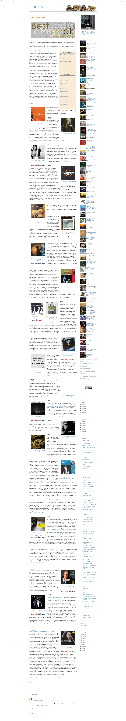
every (68, 145)
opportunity (71, 145)
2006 (83, 436)
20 (57, 387)
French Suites (42, 562)
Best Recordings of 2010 (64, 85)
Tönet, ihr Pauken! (54, 206)
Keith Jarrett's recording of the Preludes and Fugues (57, 406)
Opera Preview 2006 (86, 445)
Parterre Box (82, 374)
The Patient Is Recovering (87, 533)
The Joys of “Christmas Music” (88, 486)
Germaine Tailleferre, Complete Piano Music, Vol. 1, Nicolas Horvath (90, 311)
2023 (83, 404)
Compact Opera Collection (40, 485)
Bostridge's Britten (69, 540)
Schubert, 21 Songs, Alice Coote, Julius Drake (91, 287)
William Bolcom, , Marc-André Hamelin (90, 274)
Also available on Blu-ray (40, 199)
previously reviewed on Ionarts (53, 549)
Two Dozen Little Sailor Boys (88, 531)
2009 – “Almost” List (63, 93)
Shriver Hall (59, 451)
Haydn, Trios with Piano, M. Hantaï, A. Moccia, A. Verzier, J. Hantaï (91, 257)
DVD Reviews (64, 13)
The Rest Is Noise (83, 363)
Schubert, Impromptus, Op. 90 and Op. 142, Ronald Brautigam (90, 92)
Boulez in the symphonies (34, 672)
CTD (46, 13)
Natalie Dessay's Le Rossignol (88, 497)
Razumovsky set (50, 447)
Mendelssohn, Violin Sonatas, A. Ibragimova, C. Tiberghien (90, 335)
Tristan (58, 169)
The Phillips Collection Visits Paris (89, 596)
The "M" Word (85, 540)
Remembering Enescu (86, 604)
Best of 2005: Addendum (87, 484)
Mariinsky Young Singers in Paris (89, 549)
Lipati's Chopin (51, 631)
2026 (83, 399)
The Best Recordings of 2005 (37, 17)
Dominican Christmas (86, 495)
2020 (83, 410)
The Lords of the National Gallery (89, 504)
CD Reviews (41, 13)
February (85, 640)
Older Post (75, 711)
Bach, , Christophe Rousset (91, 42)
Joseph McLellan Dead (87, 459)
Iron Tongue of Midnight (85, 371)
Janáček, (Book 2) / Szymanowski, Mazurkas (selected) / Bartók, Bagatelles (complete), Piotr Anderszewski (88, 33)
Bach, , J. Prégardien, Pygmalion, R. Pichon (90, 329)
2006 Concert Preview (86, 470)
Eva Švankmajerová (86, 586)
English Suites (34, 562)
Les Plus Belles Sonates (37, 133)
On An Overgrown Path (38, 700)
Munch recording (53, 222)
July (84, 630)
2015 (83, 419)
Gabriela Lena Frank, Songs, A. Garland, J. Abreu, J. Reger (90, 226)
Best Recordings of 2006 (64, 104)
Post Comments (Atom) (39, 713)
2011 (83, 427)
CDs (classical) (66, 54)
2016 (83, 417)
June (84, 632)
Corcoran (48, 452)
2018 (83, 414)
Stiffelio (51, 296)
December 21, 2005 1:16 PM (40, 705)
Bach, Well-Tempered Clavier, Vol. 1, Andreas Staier (90, 147)
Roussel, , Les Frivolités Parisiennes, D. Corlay (91, 348)
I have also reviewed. (71, 703)
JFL (54, 13)
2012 (83, 425)
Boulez (51, 191)
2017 (83, 416)
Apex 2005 (65, 63)
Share (30, 682)
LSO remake (47, 634)
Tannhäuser (36, 171)
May (84, 634)
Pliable (34, 697)
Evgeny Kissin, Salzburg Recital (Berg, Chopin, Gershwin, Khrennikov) (91, 195)
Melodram (38, 512)
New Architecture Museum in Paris (89, 565)
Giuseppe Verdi (71, 687)
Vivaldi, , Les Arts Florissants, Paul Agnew (90, 244)
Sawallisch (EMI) (32, 186)
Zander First (70, 530)
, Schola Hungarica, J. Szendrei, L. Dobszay (90, 49)
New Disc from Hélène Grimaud (88, 547)
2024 (83, 402)
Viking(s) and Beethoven (87, 559)
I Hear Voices (82, 373)
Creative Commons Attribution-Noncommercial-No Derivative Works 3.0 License (88, 392)
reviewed (49, 644)
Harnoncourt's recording (45, 77)
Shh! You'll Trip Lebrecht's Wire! (88, 450)
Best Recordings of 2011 (64, 80)
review (38, 382)
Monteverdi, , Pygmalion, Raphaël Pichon (91, 104)
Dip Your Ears (53, 687)
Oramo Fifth (62, 530)
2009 (83, 431)
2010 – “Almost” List (63, 88)
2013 (83, 423)
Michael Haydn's (67, 596)
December (85, 440)
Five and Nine (38, 651)
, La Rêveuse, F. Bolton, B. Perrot (90, 123)
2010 (83, 429)
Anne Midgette (83, 369)
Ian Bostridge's (68, 533)
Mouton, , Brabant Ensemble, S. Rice (90, 238)
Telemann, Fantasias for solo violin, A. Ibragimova (90, 170)
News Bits (84, 592)
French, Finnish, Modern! (87, 563)
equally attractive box (36, 430)
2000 (83, 650)
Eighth (40, 653)
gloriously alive (58, 256)
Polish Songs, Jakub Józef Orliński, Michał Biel (91, 299)
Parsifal (42, 171)
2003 (83, 646)
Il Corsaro (68, 296)
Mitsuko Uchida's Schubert (52, 421)
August (84, 629)
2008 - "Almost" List (63, 99)
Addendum (54, 48)
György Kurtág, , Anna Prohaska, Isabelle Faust (91, 213)
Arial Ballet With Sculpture (87, 561)
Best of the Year (39, 687)
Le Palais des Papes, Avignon (88, 535)
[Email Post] (29, 685)
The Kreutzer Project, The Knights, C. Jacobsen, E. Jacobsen (91, 201)
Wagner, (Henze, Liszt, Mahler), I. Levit (90, 182)
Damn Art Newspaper (86, 545)
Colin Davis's (45, 633)
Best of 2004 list (53, 366)
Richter (43, 427)
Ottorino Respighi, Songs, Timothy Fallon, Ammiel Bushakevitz (91, 262)
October (84, 625)
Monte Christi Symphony (87, 488)
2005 (83, 438)
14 (55, 387)
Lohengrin (31, 171)
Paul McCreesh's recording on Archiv (55, 365)
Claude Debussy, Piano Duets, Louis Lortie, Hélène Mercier (90, 189)
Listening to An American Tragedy (89, 482)
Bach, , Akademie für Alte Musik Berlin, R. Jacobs (91, 281)
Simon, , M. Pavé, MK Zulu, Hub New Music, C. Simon (91, 251)
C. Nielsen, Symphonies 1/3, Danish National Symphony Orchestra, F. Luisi (91, 152)
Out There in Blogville (86, 617)
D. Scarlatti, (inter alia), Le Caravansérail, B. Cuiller (91, 305)
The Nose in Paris (85, 610)
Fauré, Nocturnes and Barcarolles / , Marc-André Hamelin (91, 98)
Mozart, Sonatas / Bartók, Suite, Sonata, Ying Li (91, 176)
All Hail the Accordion (86, 588)
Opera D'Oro (64, 511)
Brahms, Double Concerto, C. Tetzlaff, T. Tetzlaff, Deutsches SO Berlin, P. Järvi (90, 73)
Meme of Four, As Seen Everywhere (89, 490)
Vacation (84, 464)
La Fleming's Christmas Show (88, 472)
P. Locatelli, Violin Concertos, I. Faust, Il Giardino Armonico (90, 117)
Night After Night (83, 364)
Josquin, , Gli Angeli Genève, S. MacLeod (91, 86)
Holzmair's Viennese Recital (87, 594)
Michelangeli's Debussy (34, 633)
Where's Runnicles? (84, 366)
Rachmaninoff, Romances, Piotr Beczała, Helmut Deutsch (91, 110)
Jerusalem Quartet (59, 597)
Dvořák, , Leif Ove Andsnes (90, 158)
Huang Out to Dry (85, 619)
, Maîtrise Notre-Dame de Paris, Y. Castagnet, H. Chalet (91, 318)
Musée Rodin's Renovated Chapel (89, 577)
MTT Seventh (55, 530)
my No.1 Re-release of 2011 (69, 565)
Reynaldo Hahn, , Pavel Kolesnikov (90, 268)
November (85, 623)
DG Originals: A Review (36, 341)
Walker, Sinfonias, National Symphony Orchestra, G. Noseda (90, 79)
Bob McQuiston (41, 325)
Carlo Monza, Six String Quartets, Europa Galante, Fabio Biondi (91, 293)
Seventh (31, 655)
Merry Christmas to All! (87, 477)
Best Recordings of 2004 (64, 107)
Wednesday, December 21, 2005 (38, 19)
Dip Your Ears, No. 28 (56, 404)
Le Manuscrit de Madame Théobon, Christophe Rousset (91, 354)
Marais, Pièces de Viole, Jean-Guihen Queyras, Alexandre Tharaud (90, 141)
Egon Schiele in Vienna (87, 551)
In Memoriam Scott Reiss (87, 519)
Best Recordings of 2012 (64, 78)
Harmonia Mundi (33, 99)
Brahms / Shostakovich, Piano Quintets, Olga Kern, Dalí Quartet (90, 342)
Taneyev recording (50, 597)
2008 (83, 433)
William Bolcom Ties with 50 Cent (89, 572)
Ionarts (38, 7)
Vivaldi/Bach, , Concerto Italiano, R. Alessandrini (91, 323)
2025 (83, 400)
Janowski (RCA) (41, 186)
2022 (83, 406)
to (56, 387)
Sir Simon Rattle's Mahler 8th (52, 55)
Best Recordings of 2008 (64, 96)
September (85, 627)
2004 (83, 644)
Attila (30, 296)
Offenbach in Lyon (86, 615)
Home (53, 711)
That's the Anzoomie (86, 570)
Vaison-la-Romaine (86, 466)
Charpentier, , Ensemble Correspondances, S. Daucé (90, 68)
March (84, 638)
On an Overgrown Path (84, 376)
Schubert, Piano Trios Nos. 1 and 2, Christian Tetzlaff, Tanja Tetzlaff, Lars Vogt (90, 135)
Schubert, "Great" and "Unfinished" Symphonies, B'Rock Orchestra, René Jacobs (90, 220)
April (84, 636)
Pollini (40, 427)
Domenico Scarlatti (62, 687)
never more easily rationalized (58, 43)
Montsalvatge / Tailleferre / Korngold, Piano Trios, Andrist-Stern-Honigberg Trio (91, 130)
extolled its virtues (39, 73)
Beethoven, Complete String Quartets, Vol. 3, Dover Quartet (90, 164)
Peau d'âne (84, 468)
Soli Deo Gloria (46, 72)
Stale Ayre (84, 590)
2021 (83, 408)
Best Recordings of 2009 (64, 91)
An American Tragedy (86, 584)
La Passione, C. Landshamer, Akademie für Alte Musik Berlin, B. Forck (91, 208)
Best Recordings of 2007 (64, 101)
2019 (83, 412)
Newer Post (31, 711)
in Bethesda (51, 451)
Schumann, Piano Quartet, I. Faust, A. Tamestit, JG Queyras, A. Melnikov (91, 55)
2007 (83, 435)
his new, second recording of (62, 536)
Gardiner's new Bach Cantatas (35, 72)
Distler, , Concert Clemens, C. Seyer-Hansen (91, 61)
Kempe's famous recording (47, 475)
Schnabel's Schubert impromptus (40, 631)
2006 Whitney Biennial (87, 621)
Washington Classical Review (86, 379)
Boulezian (82, 368)
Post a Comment (32, 708)
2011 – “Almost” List (63, 83)
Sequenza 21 (82, 378)
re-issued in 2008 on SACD (44, 626)
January (84, 642)
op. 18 (74, 445)
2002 (83, 648)
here (57, 46)
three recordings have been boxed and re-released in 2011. (48, 565)
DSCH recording (67, 597)
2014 (83, 421)
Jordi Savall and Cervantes (87, 579)
